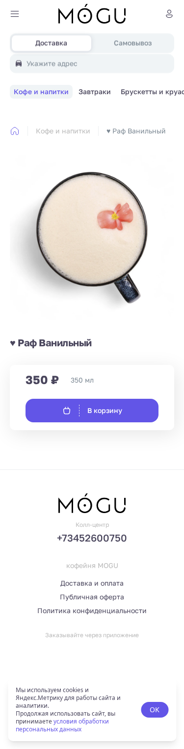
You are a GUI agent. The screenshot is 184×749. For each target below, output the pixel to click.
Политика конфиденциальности (92, 610)
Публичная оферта (92, 597)
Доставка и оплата (92, 583)
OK (154, 709)
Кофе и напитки (63, 131)
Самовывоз (133, 43)
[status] (92, 709)
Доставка (51, 43)
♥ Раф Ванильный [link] (136, 131)
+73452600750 (92, 537)
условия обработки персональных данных (62, 725)
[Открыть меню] (15, 14)
